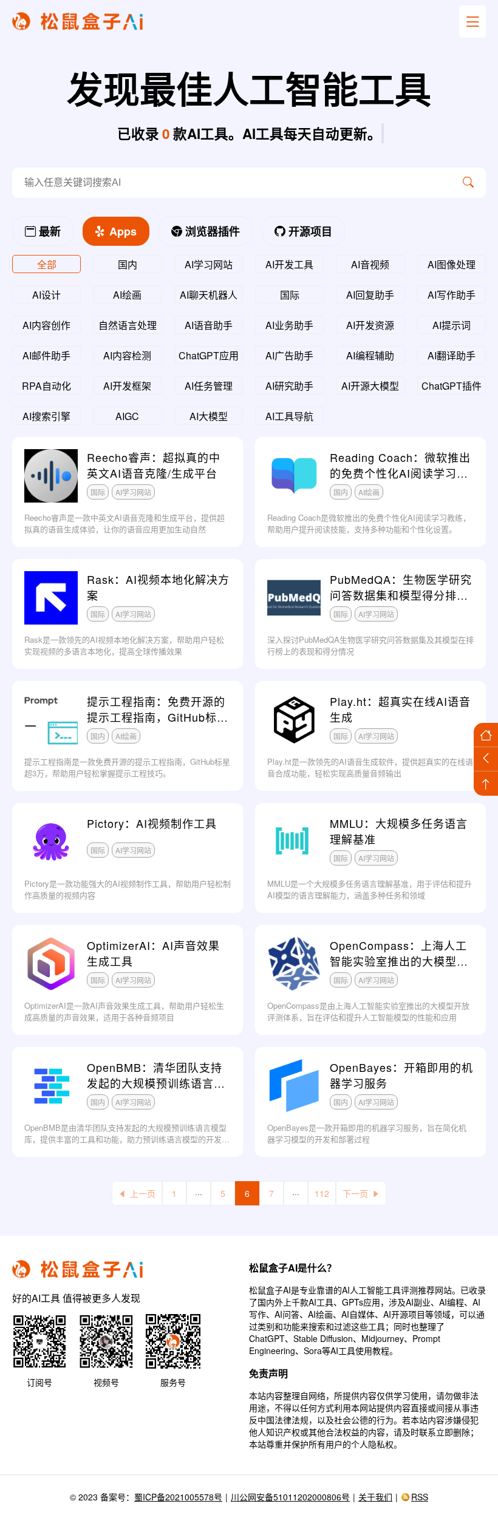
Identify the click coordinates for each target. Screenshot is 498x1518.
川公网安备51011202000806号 (290, 1497)
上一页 (142, 1193)
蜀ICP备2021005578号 (178, 1497)
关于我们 (375, 1497)
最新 (48, 231)
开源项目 (308, 231)
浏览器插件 (211, 231)
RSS (419, 1497)
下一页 (355, 1193)
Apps (121, 231)
